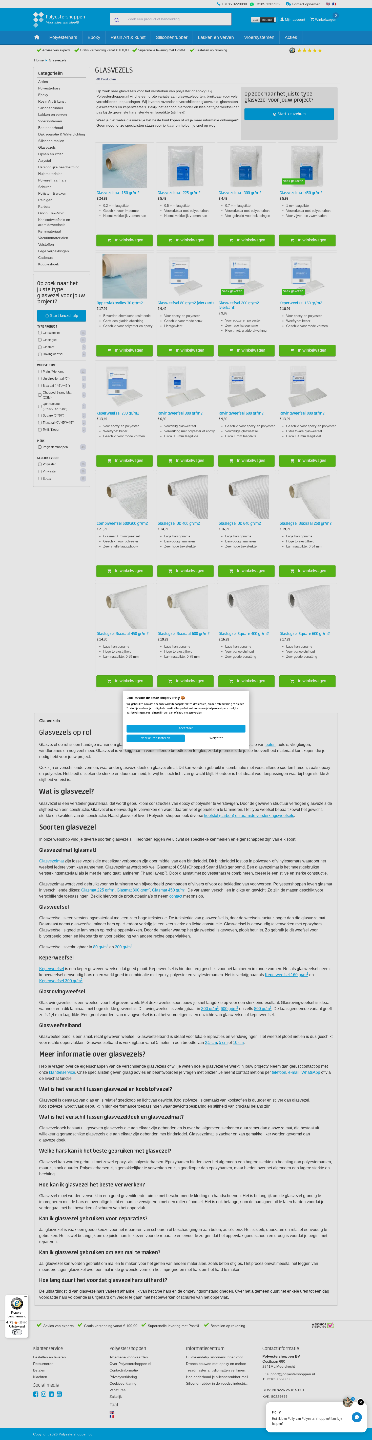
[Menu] (26, 1298)
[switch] (17, 1332)
